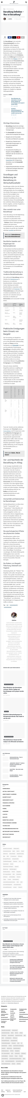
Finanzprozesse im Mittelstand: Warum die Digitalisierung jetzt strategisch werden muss (16, 961)
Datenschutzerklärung (17, 1090)
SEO (14, 874)
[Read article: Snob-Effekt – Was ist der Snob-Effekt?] (6, 771)
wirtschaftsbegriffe (13, 605)
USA (18, 882)
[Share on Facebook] (10, 37)
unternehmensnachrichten (9, 882)
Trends (9, 879)
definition (5, 853)
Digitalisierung (14, 279)
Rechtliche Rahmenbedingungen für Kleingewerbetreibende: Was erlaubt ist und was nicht (13, 716)
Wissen (15, 59)
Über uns (9, 1091)
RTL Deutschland (7, 874)
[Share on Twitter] (14, 37)
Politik (13, 871)
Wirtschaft (15, 345)
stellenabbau (12, 876)
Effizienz (20, 856)
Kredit (11, 864)
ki (21, 1043)
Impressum (8, 1090)
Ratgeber (19, 871)
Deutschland (9, 160)
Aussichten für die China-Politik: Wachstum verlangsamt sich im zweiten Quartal (17, 973)
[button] (2, 1095)
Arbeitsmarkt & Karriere (9, 794)
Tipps (4, 879)
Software (5, 876)
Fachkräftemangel (7, 861)
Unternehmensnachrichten (10, 828)
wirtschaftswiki (17, 884)
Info (20, 861)
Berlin (18, 851)
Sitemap (3, 1091)
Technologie (6, 825)
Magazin (6, 711)
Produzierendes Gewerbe (10, 822)
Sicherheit (17, 289)
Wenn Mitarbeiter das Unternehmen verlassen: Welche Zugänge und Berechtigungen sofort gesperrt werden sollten (17, 101)
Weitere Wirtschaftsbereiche (11, 831)
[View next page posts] (15, 118)
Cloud (22, 851)
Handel (5, 808)
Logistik (5, 814)
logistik (16, 866)
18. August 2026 (15, 106)
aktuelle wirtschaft (7, 848)
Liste (25, 1091)
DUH (8, 856)
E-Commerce (13, 856)
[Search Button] (26, 2)
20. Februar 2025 (7, 743)
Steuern (18, 876)
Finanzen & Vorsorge (8, 802)
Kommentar (5, 864)
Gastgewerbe (6, 805)
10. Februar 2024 (17, 19)
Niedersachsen (6, 871)
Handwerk (5, 811)
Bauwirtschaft (7, 797)
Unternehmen (7, 431)
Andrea (10, 19)
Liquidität (11, 230)
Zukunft (20, 887)
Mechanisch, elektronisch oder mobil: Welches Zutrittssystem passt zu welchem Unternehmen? (17, 980)
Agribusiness (6, 788)
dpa (4, 856)
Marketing (5, 869)
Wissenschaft (7, 837)
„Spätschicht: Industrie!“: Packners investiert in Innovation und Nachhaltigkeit (17, 764)
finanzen (15, 861)
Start (4, 9)
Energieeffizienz (6, 858)
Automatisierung (7, 851)
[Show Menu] (2, 2)
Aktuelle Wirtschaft (8, 791)
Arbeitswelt (16, 848)
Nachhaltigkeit (13, 869)
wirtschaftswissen (7, 607)
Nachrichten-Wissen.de (13, 1003)
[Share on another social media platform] (23, 37)
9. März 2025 (6, 720)
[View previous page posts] (13, 118)
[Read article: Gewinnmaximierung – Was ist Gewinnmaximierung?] (6, 759)
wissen (15, 887)
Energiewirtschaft (8, 800)
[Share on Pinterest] (18, 37)
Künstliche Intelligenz (8, 866)
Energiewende (15, 858)
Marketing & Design (8, 820)
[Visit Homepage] (14, 2)
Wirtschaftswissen (10, 9)
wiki (7, 605)
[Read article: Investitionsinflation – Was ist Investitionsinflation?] (6, 776)
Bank (14, 851)
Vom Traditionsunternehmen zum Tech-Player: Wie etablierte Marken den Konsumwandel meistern (17, 967)
